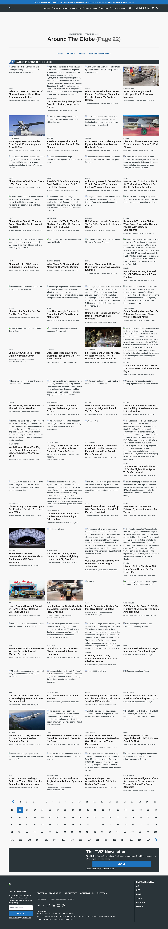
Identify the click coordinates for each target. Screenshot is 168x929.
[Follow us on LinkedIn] (149, 8)
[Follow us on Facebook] (136, 8)
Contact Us (86, 893)
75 (118, 825)
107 (63, 840)
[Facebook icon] (38, 905)
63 (27, 825)
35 (118, 810)
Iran (87, 503)
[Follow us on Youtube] (153, 8)
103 (29, 840)
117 (148, 840)
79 (148, 825)
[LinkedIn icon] (53, 905)
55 (118, 817)
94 (110, 832)
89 (72, 832)
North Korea (52, 98)
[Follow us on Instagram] (144, 8)
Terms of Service (92, 868)
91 (87, 832)
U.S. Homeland (128, 88)
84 (34, 832)
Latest (47, 8)
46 (50, 817)
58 (141, 817)
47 (58, 817)
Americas (71, 54)
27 (58, 810)
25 (42, 810)
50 (80, 817)
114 (122, 840)
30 (80, 810)
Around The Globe (92, 34)
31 (88, 810)
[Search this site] (130, 8)
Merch (139, 907)
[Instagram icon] (48, 905)
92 (95, 832)
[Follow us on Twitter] (140, 8)
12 (94, 802)
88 (65, 832)
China (11, 88)
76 (125, 825)
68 (65, 825)
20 (155, 802)
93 (102, 832)
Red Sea (88, 138)
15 (117, 802)
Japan (125, 732)
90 (80, 832)
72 (95, 825)
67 (58, 825)
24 (35, 810)
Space (94, 8)
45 (42, 817)
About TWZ (71, 893)
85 (42, 832)
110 (89, 840)
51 (88, 817)
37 (133, 810)
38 (141, 810)
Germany (50, 350)
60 (156, 817)
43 (27, 817)
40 (156, 810)
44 (35, 817)
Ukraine (50, 138)
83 (27, 832)
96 (125, 832)
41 (12, 817)
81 (12, 832)
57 (133, 817)
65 (42, 825)
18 (140, 802)
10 (80, 802)
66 (50, 825)
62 (20, 825)
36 (125, 810)
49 (73, 817)
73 (103, 825)
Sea (79, 8)
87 (57, 832)
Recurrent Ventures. (50, 914)
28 (65, 810)
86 (50, 832)
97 (133, 832)
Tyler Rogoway (129, 100)
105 (46, 840)
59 (148, 817)
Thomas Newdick (53, 110)
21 (12, 810)
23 (27, 810)
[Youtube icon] (58, 905)
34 (110, 810)
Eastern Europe (53, 261)
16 (125, 802)
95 (117, 832)
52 (95, 817)
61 (12, 825)
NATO (10, 645)
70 (80, 825)
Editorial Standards (49, 893)
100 (155, 832)
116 (139, 840)
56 (125, 817)
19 (147, 802)
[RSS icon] (63, 905)
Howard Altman (15, 100)
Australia (51, 645)
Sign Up (121, 864)
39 (148, 810)
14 (110, 802)
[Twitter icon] (43, 905)
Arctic (82, 54)
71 (88, 825)
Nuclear (104, 8)
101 (12, 840)
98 (140, 832)
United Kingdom (53, 510)
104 (37, 840)
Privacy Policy (56, 2)
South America (53, 402)
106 (54, 840)
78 (141, 825)
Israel (125, 268)
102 (20, 840)
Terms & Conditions (58, 899)
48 (65, 817)
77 (133, 825)
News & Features (61, 8)
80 (156, 825)
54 (110, 817)
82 (19, 832)
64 (35, 825)
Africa (60, 54)
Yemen (87, 775)
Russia (126, 138)
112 (105, 840)
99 (148, 832)
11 (87, 802)
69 (73, 825)
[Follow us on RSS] (157, 8)
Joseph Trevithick (92, 103)
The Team (102, 893)
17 (132, 802)
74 (110, 825)
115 (131, 840)
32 (95, 810)
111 (97, 840)
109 (80, 840)
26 (50, 810)
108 (72, 840)
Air (73, 8)
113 (114, 840)
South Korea (14, 138)
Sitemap (71, 899)
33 (103, 810)
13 (102, 802)
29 (73, 810)
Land (86, 8)
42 (20, 817)
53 (103, 817)
